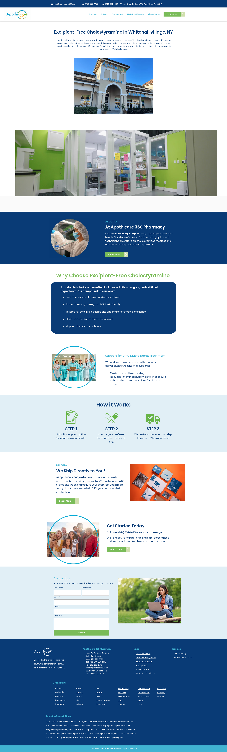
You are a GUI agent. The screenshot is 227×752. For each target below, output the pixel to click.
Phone (57, 606)
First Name (59, 588)
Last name (87, 588)
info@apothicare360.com (65, 4)
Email (57, 597)
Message (58, 615)
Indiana (79, 704)
